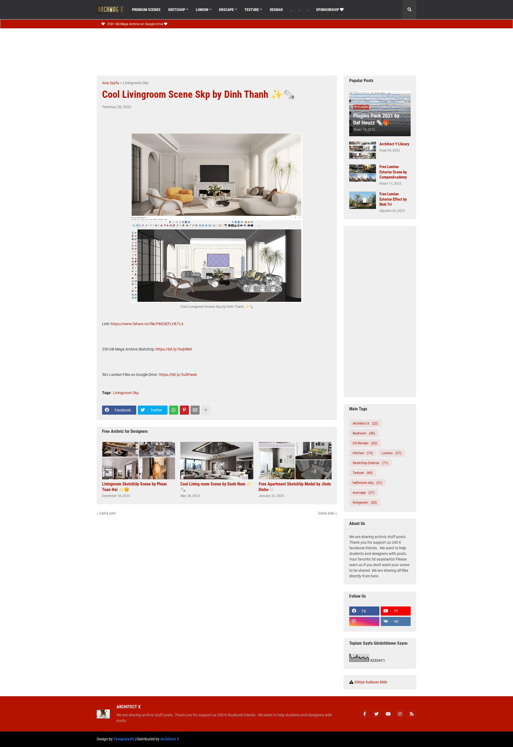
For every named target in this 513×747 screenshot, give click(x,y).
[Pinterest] (184, 410)
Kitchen (363, 453)
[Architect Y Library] (362, 150)
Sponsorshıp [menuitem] (328, 9)
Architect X (365, 423)
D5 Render (365, 443)
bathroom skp (367, 483)
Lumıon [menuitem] (202, 9)
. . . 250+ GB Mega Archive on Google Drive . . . (135, 24)
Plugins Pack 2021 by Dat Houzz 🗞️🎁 (376, 119)
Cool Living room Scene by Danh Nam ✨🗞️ (216, 486)
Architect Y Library (394, 144)
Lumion (392, 453)
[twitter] (376, 713)
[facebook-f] (364, 713)
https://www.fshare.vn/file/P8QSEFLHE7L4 (147, 324)
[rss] (411, 713)
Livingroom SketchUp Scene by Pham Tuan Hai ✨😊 (134, 486)
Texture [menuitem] (251, 9)
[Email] (195, 410)
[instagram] (364, 621)
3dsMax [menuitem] (276, 9)
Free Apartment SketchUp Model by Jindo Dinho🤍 (295, 486)
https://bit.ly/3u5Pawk (178, 374)
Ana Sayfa (110, 83)
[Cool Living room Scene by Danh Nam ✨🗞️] (216, 460)
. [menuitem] (291, 9)
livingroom (365, 502)
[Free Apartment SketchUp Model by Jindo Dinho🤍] (295, 460)
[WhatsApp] (173, 410)
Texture (363, 473)
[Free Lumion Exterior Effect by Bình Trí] (362, 200)
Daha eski (326, 513)
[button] (409, 9)
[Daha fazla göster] (205, 410)
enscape (364, 493)
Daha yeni (107, 513)
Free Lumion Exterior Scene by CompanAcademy (393, 172)
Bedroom (364, 433)
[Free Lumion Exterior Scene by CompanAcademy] (362, 173)
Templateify (124, 739)
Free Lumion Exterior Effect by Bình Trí (393, 199)
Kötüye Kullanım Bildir (371, 682)
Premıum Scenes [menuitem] (146, 9)
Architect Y (169, 739)
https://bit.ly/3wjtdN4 (174, 349)
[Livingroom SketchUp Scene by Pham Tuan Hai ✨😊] (138, 460)
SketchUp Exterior (370, 463)
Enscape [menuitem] (226, 9)
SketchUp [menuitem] (176, 9)
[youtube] (388, 713)
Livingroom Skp (136, 83)
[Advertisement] (249, 51)
